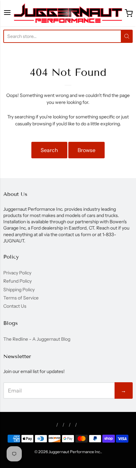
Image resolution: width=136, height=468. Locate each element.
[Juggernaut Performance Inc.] (68, 13)
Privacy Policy (17, 273)
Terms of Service (21, 298)
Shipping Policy (19, 290)
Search (49, 150)
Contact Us (14, 306)
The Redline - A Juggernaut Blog (36, 339)
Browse (86, 150)
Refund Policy (17, 281)
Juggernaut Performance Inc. (75, 451)
